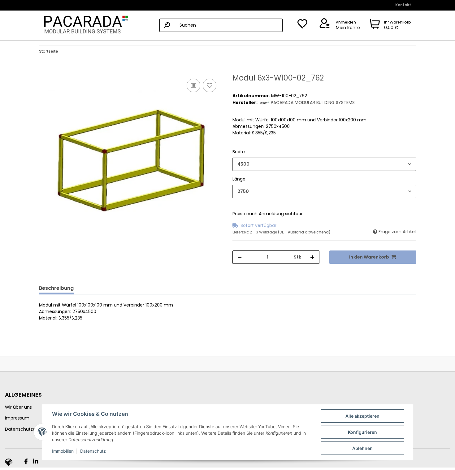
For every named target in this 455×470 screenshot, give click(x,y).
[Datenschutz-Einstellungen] (8, 462)
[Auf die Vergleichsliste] (193, 85)
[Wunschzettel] (302, 25)
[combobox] (324, 164)
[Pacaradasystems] (84, 25)
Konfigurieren (362, 432)
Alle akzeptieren (362, 416)
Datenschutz (93, 451)
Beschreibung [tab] (56, 288)
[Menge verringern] (239, 257)
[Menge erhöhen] (312, 257)
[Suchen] (167, 25)
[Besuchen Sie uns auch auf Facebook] (25, 462)
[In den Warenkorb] (44, 70)
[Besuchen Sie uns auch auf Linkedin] (35, 462)
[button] (338, 25)
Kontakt (403, 4)
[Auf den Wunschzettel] (209, 85)
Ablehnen (362, 448)
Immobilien (63, 451)
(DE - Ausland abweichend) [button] (304, 232)
